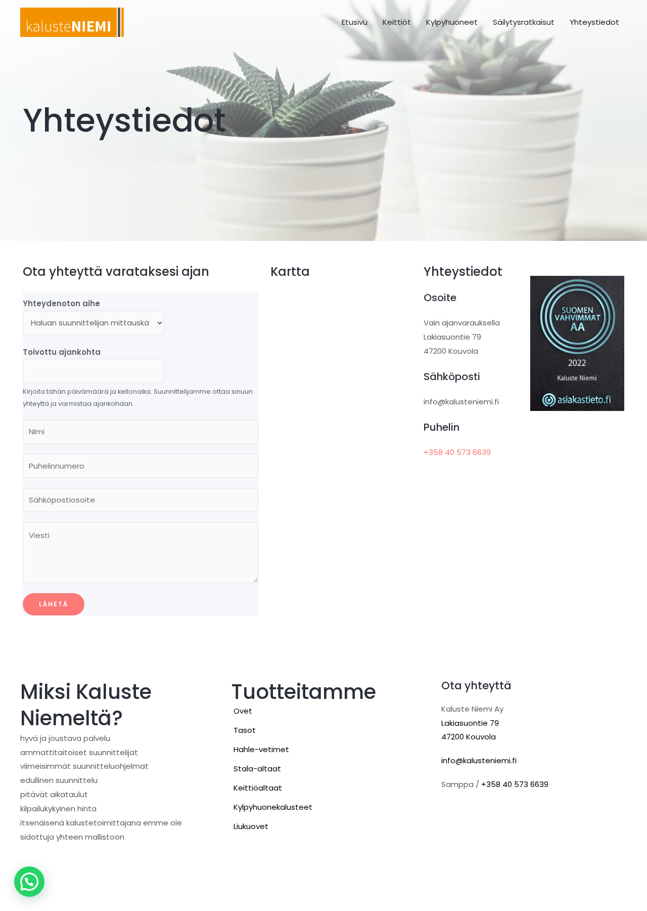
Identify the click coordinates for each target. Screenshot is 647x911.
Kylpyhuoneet (452, 22)
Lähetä (53, 604)
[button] (29, 881)
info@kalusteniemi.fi (479, 760)
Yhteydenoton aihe (61, 303)
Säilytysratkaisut (523, 22)
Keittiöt (397, 22)
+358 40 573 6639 (457, 452)
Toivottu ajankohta (62, 352)
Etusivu (354, 22)
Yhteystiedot (594, 22)
